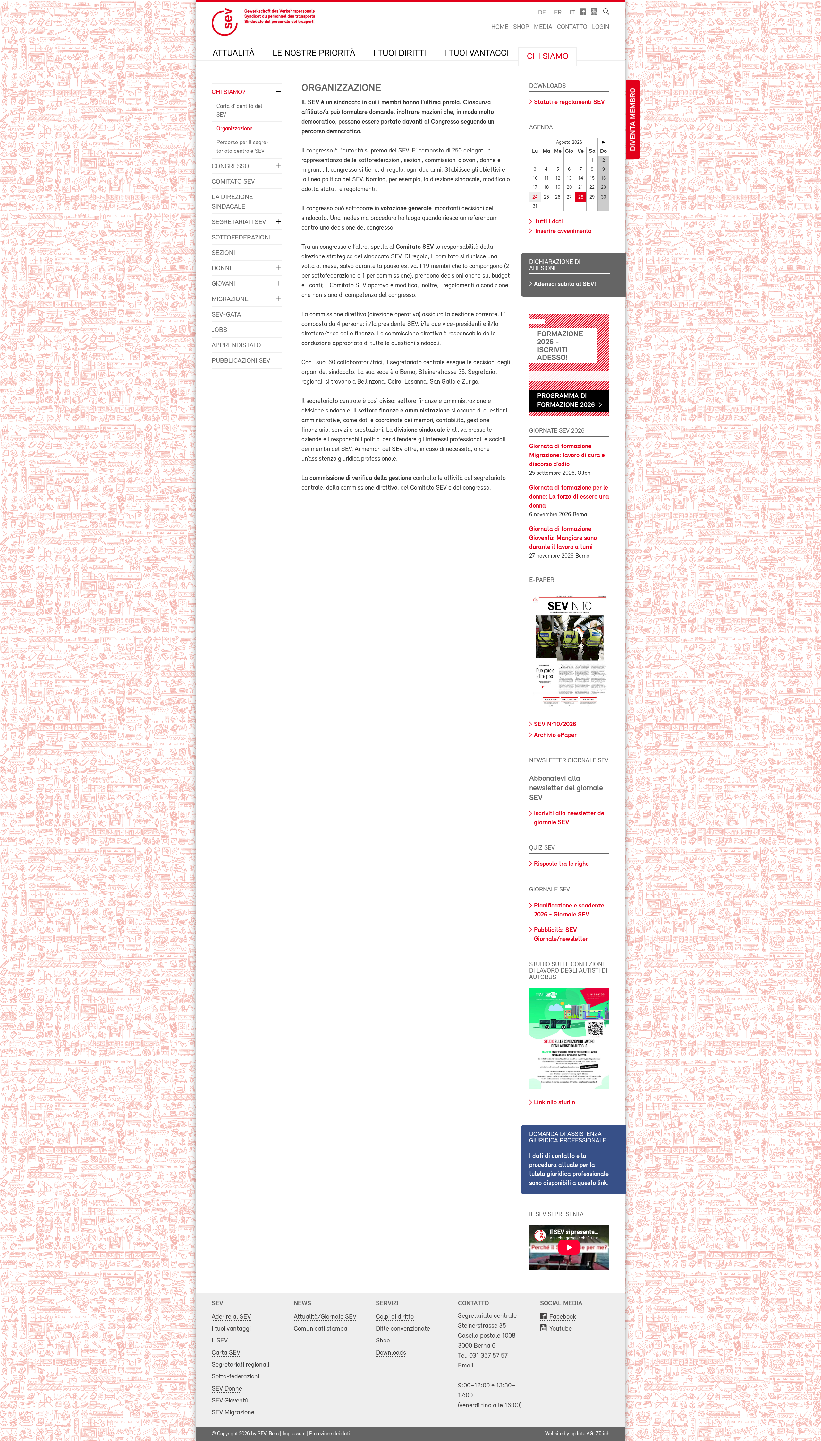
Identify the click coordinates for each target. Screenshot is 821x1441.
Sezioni (223, 253)
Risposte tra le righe (561, 864)
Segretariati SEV (239, 222)
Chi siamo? (229, 92)
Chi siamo (547, 56)
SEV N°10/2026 (555, 724)
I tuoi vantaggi (476, 53)
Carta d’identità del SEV (239, 111)
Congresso (230, 166)
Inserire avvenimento (562, 231)
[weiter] (603, 142)
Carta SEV (226, 1353)
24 (535, 197)
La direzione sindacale (232, 202)
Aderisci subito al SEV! (565, 284)
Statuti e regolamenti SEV (569, 102)
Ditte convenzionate (403, 1328)
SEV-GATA (226, 314)
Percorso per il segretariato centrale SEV (242, 147)
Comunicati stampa (320, 1328)
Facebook (562, 1317)
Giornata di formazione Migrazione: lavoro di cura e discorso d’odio (567, 455)
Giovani (223, 284)
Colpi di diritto (395, 1317)
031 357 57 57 (488, 1355)
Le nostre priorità (314, 53)
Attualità (234, 53)
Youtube (560, 1328)
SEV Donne (227, 1388)
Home (499, 27)
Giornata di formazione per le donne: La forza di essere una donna (569, 497)
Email (465, 1365)
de (542, 13)
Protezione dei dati (329, 1434)
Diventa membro (633, 119)
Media (543, 27)
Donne (222, 268)
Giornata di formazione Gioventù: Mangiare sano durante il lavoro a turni (563, 538)
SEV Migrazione (233, 1412)
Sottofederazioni (241, 237)
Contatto (572, 27)
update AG (581, 1434)
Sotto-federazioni (235, 1376)
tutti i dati (548, 222)
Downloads (391, 1353)
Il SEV (220, 1340)
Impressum (294, 1434)
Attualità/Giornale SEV (325, 1317)
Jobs (219, 330)
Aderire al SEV (231, 1317)
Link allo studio (554, 1102)
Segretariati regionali (240, 1364)
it (572, 13)
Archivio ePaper (555, 735)
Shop (521, 27)
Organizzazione (234, 129)
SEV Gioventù (230, 1400)
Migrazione (230, 299)
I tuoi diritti (399, 53)
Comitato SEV (233, 181)
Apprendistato (236, 345)
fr (558, 13)
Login (600, 27)
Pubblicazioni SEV (241, 361)
